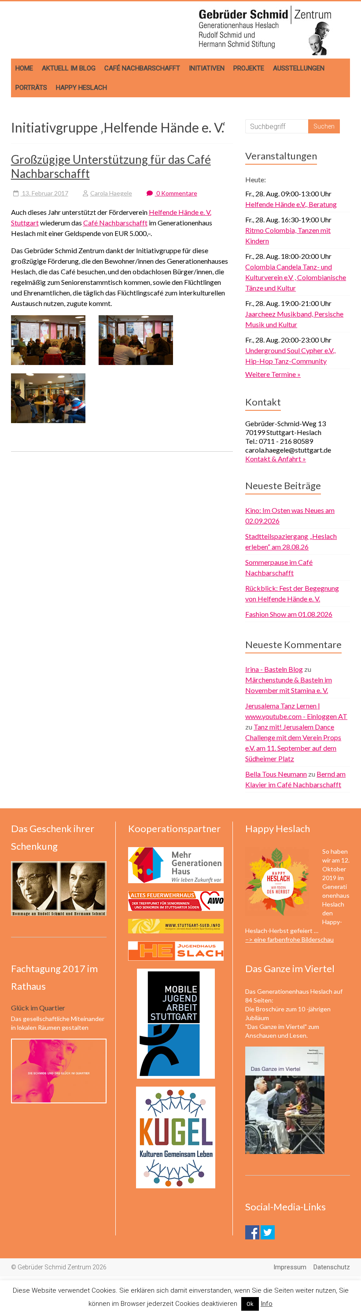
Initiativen (207, 68)
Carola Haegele (111, 193)
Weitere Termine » (273, 374)
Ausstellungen (298, 68)
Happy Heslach (81, 88)
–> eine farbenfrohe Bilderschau (289, 939)
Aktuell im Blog (69, 68)
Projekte (248, 68)
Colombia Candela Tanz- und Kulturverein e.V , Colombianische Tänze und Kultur (295, 277)
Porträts (31, 88)
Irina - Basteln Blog (274, 669)
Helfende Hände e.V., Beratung (291, 204)
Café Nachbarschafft (142, 68)
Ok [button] (250, 1304)
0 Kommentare (176, 193)
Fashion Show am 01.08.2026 (288, 614)
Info (267, 1304)
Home (24, 68)
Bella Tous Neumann (276, 774)
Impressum (289, 1267)
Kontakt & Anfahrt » (275, 458)
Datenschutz (331, 1267)
